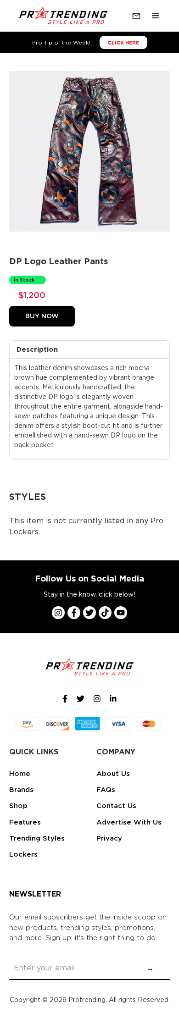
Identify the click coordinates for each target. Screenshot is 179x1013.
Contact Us (116, 806)
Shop (18, 806)
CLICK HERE (123, 42)
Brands (21, 790)
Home (19, 773)
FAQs (105, 790)
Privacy (109, 838)
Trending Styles (37, 838)
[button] (155, 16)
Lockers (23, 854)
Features (25, 822)
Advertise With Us (129, 822)
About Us (113, 773)
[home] (61, 16)
